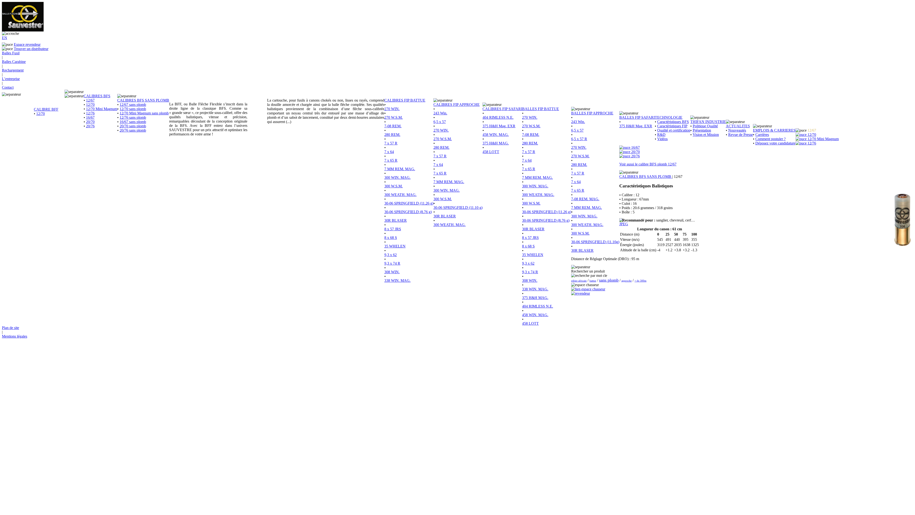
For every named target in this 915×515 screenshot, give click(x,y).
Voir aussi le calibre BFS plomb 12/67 (647, 164)
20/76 (90, 126)
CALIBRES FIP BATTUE (404, 100)
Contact (8, 87)
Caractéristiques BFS (673, 122)
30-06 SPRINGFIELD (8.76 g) (408, 212)
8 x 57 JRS (392, 229)
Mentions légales (14, 336)
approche (626, 280)
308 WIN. (392, 272)
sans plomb (609, 280)
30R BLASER (395, 220)
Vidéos (662, 139)
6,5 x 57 (439, 122)
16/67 (90, 117)
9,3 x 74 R (392, 263)
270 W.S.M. (393, 117)
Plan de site (10, 328)
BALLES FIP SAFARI (637, 117)
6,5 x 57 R (579, 139)
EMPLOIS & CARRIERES (774, 130)
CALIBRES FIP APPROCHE (456, 105)
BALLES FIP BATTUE (540, 109)
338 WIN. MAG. (397, 280)
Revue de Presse (740, 135)
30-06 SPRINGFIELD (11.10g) (595, 242)
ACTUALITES (738, 126)
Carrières (762, 135)
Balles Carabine (14, 62)
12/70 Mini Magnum (101, 109)
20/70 (90, 122)
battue (593, 280)
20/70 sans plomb (133, 126)
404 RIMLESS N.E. (498, 117)
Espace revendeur (27, 44)
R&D (661, 135)
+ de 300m (640, 280)
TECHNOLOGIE (668, 117)
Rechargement (13, 70)
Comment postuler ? (770, 139)
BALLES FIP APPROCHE (592, 113)
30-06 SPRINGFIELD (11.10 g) (458, 208)
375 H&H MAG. (496, 143)
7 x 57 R (390, 143)
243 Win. (440, 113)
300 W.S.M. (393, 186)
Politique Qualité (705, 126)
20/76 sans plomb (133, 130)
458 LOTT (491, 152)
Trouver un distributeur (31, 49)
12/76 (90, 113)
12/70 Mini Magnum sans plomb (144, 113)
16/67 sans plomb (133, 122)
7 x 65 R (390, 160)
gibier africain (579, 280)
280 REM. (392, 135)
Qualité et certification (673, 130)
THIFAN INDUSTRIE (708, 122)
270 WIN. (392, 109)
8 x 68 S (390, 238)
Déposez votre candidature (775, 143)
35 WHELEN (395, 246)
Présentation (702, 130)
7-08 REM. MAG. (585, 199)
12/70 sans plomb (133, 109)
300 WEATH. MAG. (400, 195)
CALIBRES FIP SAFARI (502, 109)
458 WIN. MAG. (496, 135)
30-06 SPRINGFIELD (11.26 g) (408, 203)
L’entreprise (11, 79)
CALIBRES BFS (97, 96)
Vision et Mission (706, 135)
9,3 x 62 (390, 255)
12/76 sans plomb (133, 117)
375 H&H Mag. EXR (499, 126)
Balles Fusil (11, 53)
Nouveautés (737, 130)
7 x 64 (389, 152)
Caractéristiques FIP (672, 126)
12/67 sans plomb (133, 105)
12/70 (40, 114)
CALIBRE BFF (46, 109)
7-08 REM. (393, 126)
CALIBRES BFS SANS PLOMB (143, 100)
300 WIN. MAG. (397, 177)
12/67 (90, 100)
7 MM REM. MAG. (399, 169)
